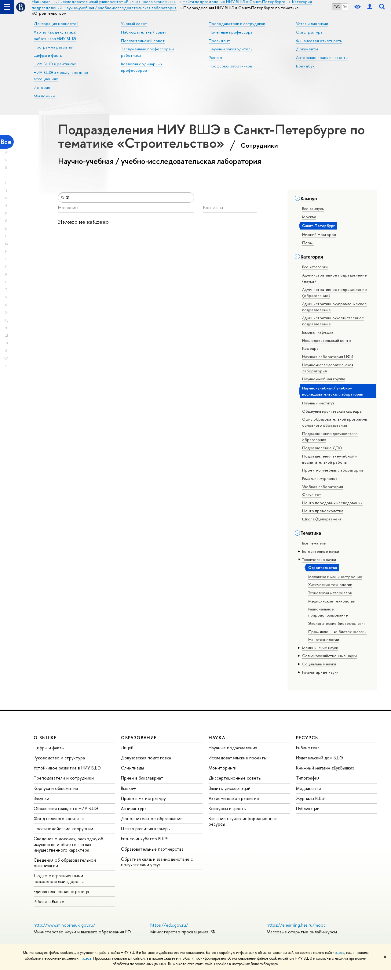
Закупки (41, 798)
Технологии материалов (330, 592)
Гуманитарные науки (320, 672)
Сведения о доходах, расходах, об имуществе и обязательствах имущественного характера (68, 844)
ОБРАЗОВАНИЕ (138, 737)
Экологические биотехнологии (337, 623)
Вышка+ (128, 788)
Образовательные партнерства (152, 849)
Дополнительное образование (152, 818)
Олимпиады (132, 768)
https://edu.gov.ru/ (169, 925)
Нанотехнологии (323, 639)
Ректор (215, 57)
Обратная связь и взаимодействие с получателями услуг (157, 861)
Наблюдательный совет (144, 32)
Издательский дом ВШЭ (319, 758)
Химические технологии (330, 584)
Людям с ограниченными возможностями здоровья (59, 878)
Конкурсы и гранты (228, 808)
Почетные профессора (231, 32)
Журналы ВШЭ (310, 798)
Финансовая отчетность (319, 40)
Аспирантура (134, 808)
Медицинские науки (320, 647)
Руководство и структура (59, 758)
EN (345, 7)
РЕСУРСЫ (307, 737)
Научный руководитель (231, 49)
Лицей (127, 748)
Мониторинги (222, 768)
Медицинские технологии (331, 601)
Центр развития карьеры (145, 828)
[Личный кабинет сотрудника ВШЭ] (369, 7)
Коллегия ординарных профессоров (142, 67)
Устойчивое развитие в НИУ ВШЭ (67, 768)
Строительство (322, 567)
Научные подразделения (233, 748)
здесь (339, 952)
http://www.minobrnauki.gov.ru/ (64, 925)
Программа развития (53, 47)
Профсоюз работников (230, 66)
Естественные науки (320, 551)
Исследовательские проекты (238, 758)
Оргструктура (309, 32)
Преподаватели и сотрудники (237, 23)
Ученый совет (134, 23)
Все (6, 141)
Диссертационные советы (235, 778)
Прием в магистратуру (143, 798)
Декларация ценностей (56, 23)
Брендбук (305, 66)
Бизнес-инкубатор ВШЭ (144, 839)
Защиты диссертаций (229, 788)
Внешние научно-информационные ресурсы (243, 821)
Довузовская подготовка (146, 758)
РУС (337, 7)
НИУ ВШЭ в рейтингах (55, 64)
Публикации (308, 808)
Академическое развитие (234, 798)
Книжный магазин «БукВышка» (325, 768)
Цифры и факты (48, 55)
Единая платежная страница (61, 891)
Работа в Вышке (49, 901)
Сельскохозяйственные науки (329, 655)
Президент (219, 40)
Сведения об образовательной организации (65, 862)
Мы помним (44, 96)
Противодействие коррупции (63, 828)
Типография (308, 778)
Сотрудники (259, 145)
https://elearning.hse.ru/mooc (296, 925)
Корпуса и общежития (56, 788)
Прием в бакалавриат (142, 778)
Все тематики (314, 543)
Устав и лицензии (312, 23)
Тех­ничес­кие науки (319, 559)
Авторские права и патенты (322, 57)
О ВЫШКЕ (45, 737)
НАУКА (217, 737)
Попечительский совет (143, 40)
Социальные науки (319, 664)
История (42, 87)
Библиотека (308, 748)
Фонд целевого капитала (59, 818)
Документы (307, 49)
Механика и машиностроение (335, 576)
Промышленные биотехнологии (337, 631)
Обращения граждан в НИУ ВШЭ (66, 808)
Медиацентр (308, 788)
